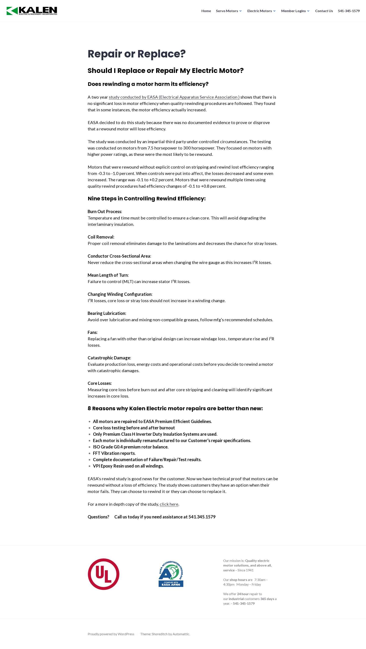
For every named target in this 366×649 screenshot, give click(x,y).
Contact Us (324, 11)
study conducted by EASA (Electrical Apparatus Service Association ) (174, 96)
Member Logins (293, 11)
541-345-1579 (349, 11)
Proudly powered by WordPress (111, 634)
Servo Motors (227, 11)
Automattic (181, 634)
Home (206, 11)
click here (169, 504)
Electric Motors (259, 11)
